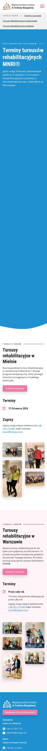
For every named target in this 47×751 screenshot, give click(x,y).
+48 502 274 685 (17, 606)
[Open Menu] (42, 6)
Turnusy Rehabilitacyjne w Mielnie (18, 26)
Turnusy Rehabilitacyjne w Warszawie (20, 21)
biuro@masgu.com (12, 431)
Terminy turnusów (32, 15)
